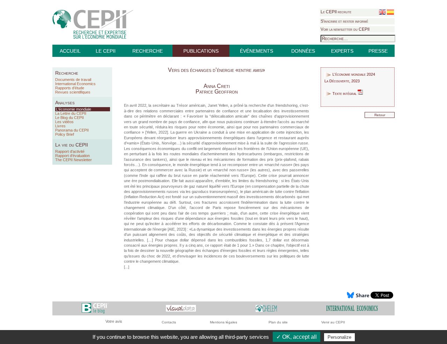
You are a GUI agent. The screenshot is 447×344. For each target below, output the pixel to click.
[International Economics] (352, 308)
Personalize (339, 337)
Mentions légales (223, 322)
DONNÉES (303, 51)
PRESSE (378, 51)
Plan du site (278, 322)
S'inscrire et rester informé (344, 21)
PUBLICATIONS (201, 51)
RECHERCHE (147, 51)
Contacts (169, 322)
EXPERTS (342, 51)
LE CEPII (106, 51)
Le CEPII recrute (336, 11)
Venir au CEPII (333, 322)
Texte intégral (344, 93)
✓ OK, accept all (296, 337)
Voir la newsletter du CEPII (345, 29)
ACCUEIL (70, 51)
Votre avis (113, 321)
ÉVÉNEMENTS (256, 51)
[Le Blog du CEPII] (95, 308)
